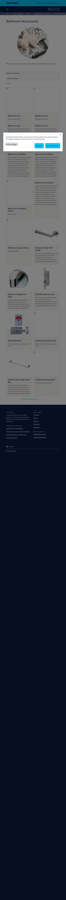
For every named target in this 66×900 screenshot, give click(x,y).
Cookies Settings (11, 144)
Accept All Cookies (53, 146)
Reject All (39, 146)
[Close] (60, 135)
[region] (33, 142)
